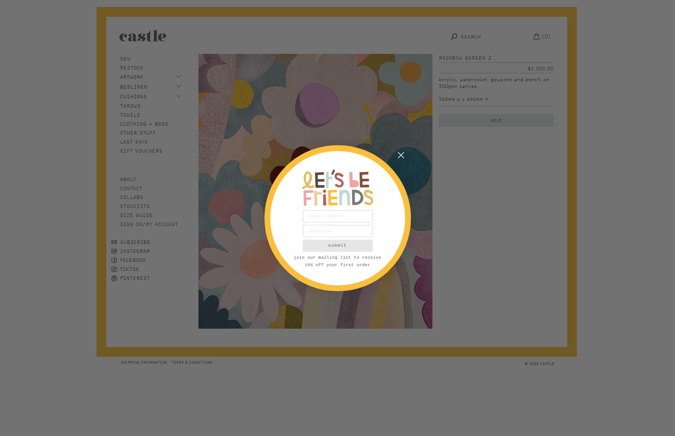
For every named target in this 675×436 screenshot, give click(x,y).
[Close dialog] (401, 155)
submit (337, 245)
